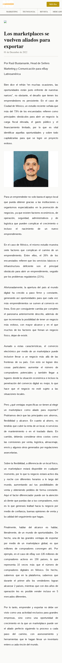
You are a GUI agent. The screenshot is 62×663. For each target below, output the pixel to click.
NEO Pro (53, 4)
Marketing (12, 11)
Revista (44, 11)
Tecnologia (29, 11)
